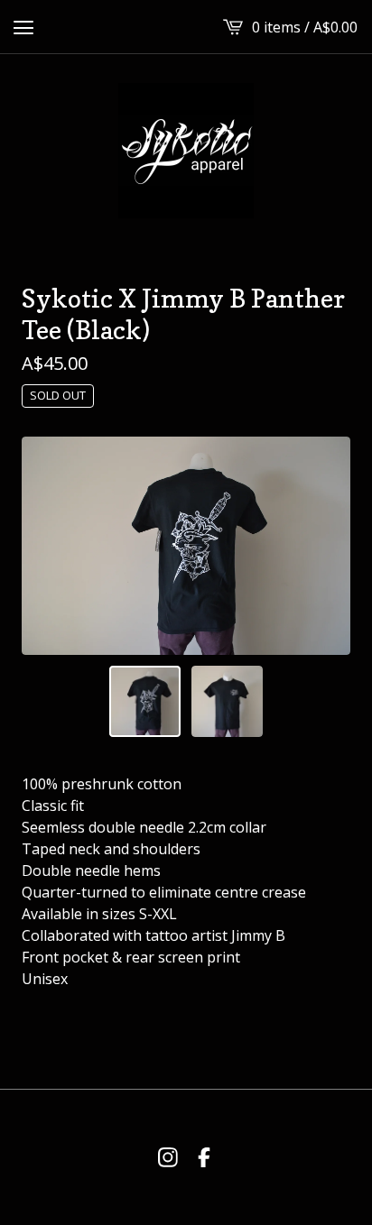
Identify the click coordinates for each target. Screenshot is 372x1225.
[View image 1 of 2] (145, 701)
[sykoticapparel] (186, 150)
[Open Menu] (23, 27)
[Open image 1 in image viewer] (186, 546)
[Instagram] (167, 1157)
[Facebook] (204, 1157)
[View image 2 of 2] (227, 701)
